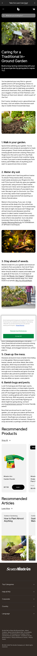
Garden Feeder (9, 479)
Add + (16, 487)
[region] (18, 328)
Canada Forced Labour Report (11, 636)
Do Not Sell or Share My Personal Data (13, 630)
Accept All (18, 336)
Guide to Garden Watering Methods (16, 221)
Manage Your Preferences (18, 331)
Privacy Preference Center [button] (19, 637)
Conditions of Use (26, 636)
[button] (2, 3)
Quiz (26, 3)
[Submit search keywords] (4, 15)
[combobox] (18, 16)
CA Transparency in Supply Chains (19, 634)
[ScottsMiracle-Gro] (18, 9)
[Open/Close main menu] (3, 9)
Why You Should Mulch (23, 280)
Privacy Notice (6, 637)
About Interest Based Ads (15, 632)
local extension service (13, 404)
